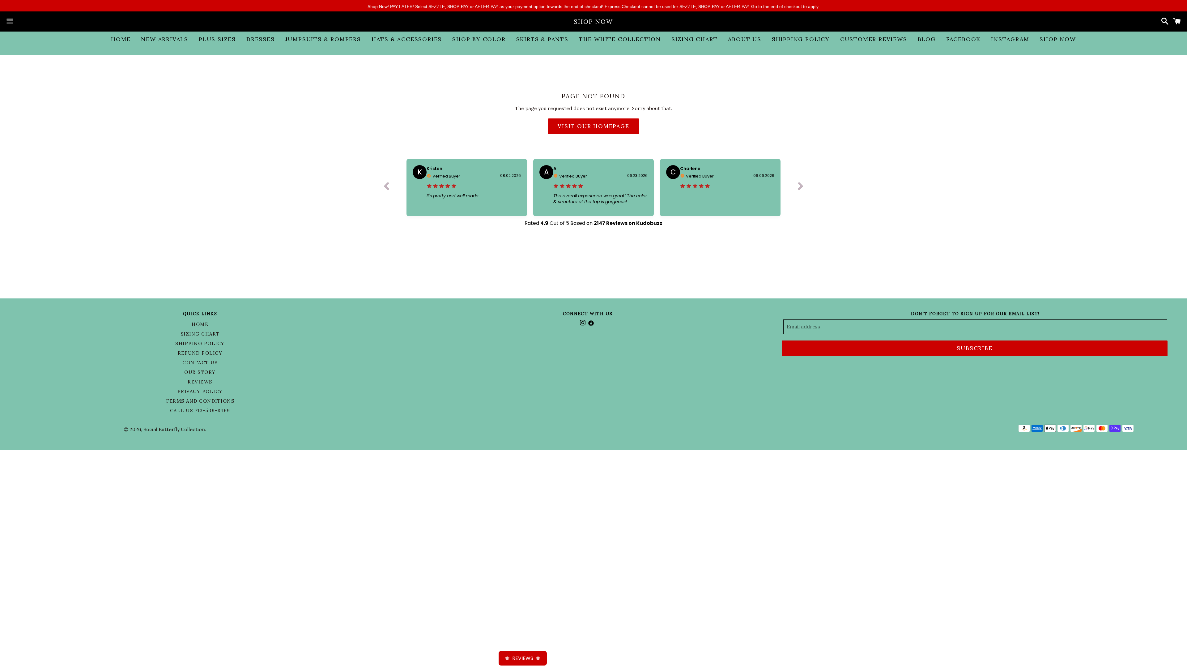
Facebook (963, 39)
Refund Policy (200, 353)
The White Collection (620, 39)
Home (120, 39)
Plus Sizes (217, 39)
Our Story (200, 372)
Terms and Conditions (200, 401)
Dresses (260, 39)
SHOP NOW (593, 21)
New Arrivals (164, 39)
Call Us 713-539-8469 (200, 410)
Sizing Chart (694, 39)
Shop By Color (478, 39)
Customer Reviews (873, 39)
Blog (927, 39)
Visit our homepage (593, 126)
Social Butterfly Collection (174, 429)
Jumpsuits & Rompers (323, 39)
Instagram (1010, 39)
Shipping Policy (801, 39)
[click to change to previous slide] (386, 188)
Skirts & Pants (542, 39)
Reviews (200, 382)
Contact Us (200, 363)
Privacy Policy (200, 391)
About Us (744, 39)
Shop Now (1058, 39)
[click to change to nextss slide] (800, 188)
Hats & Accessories (407, 39)
